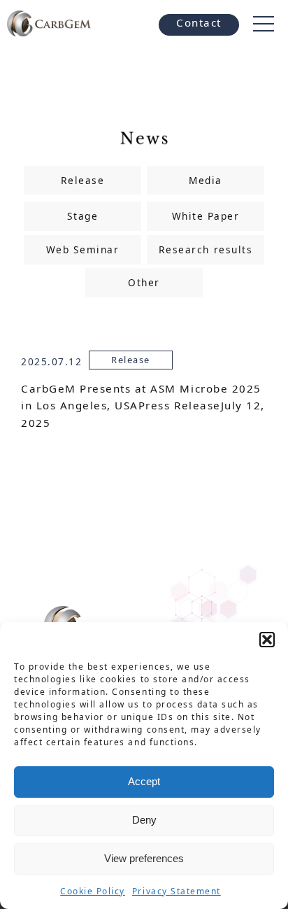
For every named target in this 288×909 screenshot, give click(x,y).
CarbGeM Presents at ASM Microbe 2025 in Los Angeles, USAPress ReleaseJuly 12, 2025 (143, 405)
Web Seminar (83, 249)
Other (144, 282)
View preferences (144, 858)
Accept (144, 781)
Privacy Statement (176, 891)
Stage (83, 216)
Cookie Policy (92, 891)
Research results (205, 249)
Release (83, 180)
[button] (267, 640)
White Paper (206, 216)
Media (205, 180)
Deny (144, 820)
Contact (199, 22)
